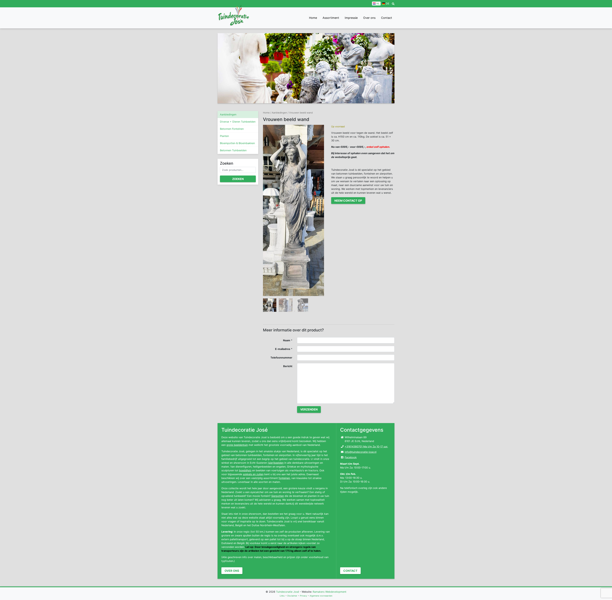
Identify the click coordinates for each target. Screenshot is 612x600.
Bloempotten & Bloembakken (237, 143)
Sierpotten (277, 496)
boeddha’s (245, 470)
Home (313, 17)
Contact (386, 17)
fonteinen (284, 478)
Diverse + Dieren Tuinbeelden (237, 121)
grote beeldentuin (237, 444)
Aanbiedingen (228, 114)
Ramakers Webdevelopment (329, 591)
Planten (224, 136)
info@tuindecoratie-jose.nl (360, 452)
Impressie (351, 17)
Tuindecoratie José (287, 591)
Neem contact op (348, 200)
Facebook (351, 457)
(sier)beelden (276, 462)
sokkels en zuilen (253, 474)
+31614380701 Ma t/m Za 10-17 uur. (366, 446)
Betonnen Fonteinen (232, 128)
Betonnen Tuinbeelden (233, 150)
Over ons (369, 17)
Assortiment (331, 17)
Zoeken (238, 179)
